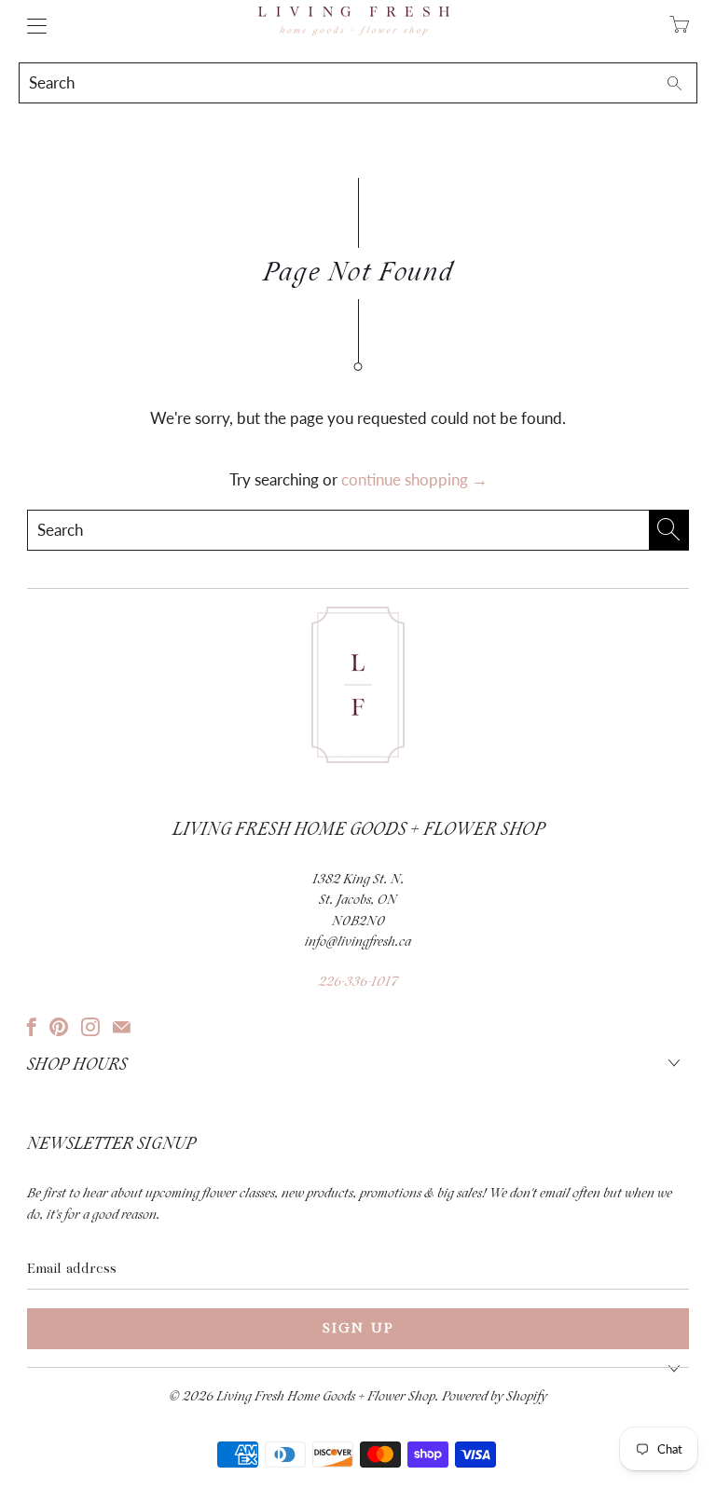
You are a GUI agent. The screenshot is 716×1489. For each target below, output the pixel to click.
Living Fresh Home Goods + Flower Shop (325, 1396)
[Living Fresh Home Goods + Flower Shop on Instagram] (90, 1027)
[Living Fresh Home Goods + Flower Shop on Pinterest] (58, 1027)
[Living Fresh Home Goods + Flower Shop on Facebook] (31, 1027)
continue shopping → (414, 479)
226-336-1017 (358, 982)
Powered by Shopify (494, 1396)
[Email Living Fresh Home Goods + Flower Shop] (122, 1027)
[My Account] (32, 25)
